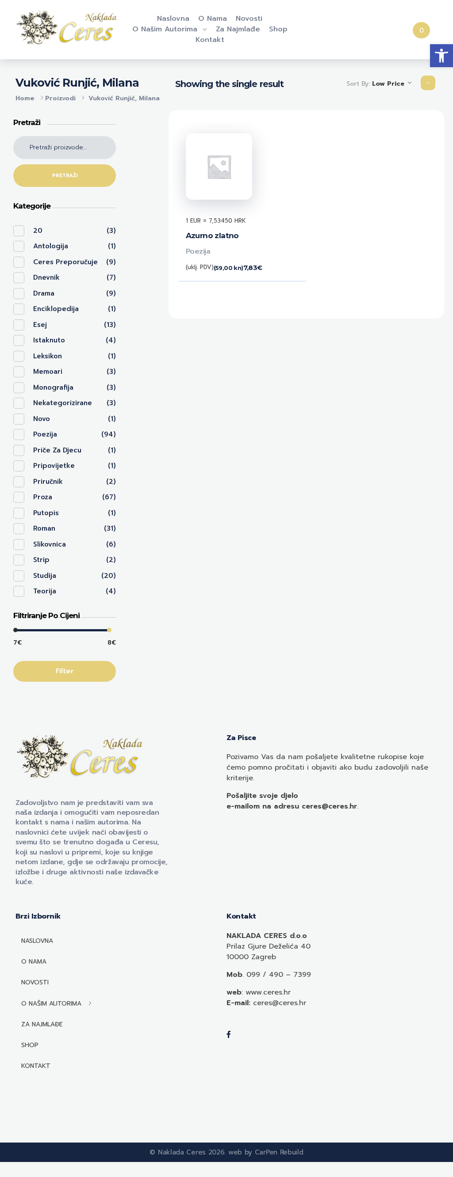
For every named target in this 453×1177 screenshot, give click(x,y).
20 (37, 230)
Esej (40, 325)
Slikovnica (49, 544)
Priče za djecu (57, 450)
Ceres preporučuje (65, 262)
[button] (441, 55)
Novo (41, 419)
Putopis (46, 513)
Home (25, 98)
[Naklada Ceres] (68, 28)
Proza (42, 497)
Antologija (50, 246)
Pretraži (64, 175)
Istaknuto (49, 340)
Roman (44, 528)
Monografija (53, 387)
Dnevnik (46, 277)
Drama (43, 293)
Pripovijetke (54, 466)
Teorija (44, 591)
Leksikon (47, 356)
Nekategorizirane (62, 403)
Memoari (47, 371)
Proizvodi (60, 98)
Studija (44, 576)
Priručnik (48, 481)
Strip (41, 560)
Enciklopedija (56, 309)
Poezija (198, 251)
